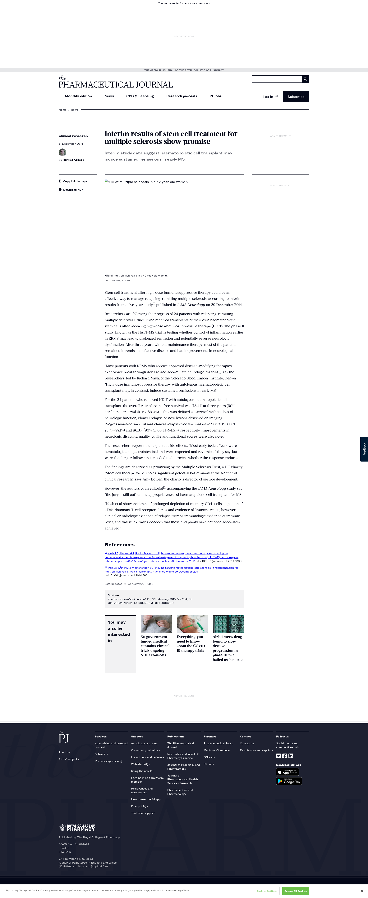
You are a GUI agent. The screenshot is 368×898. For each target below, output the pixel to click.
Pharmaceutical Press (218, 743)
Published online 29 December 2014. (172, 561)
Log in (268, 96)
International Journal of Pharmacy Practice (182, 756)
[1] (154, 303)
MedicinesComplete (217, 750)
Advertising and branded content (111, 745)
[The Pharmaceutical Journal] (116, 81)
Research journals (181, 96)
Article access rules (144, 743)
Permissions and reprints (256, 750)
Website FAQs (140, 764)
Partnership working (108, 761)
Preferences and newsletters (142, 790)
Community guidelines (145, 750)
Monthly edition (78, 96)
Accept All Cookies (295, 891)
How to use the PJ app (146, 799)
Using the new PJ (142, 771)
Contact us (247, 743)
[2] (164, 487)
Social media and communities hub (287, 745)
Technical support (143, 813)
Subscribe (296, 96)
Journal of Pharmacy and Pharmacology (183, 766)
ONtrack (209, 757)
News (109, 96)
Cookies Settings (267, 891)
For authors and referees (147, 757)
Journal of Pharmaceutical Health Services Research (182, 779)
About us (64, 752)
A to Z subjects (69, 759)
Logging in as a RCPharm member (147, 779)
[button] (364, 449)
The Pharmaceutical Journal (180, 745)
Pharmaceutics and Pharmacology (180, 792)
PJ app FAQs (139, 806)
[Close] (362, 891)
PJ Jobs (215, 96)
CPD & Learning (140, 96)
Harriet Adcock (73, 159)
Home (63, 109)
